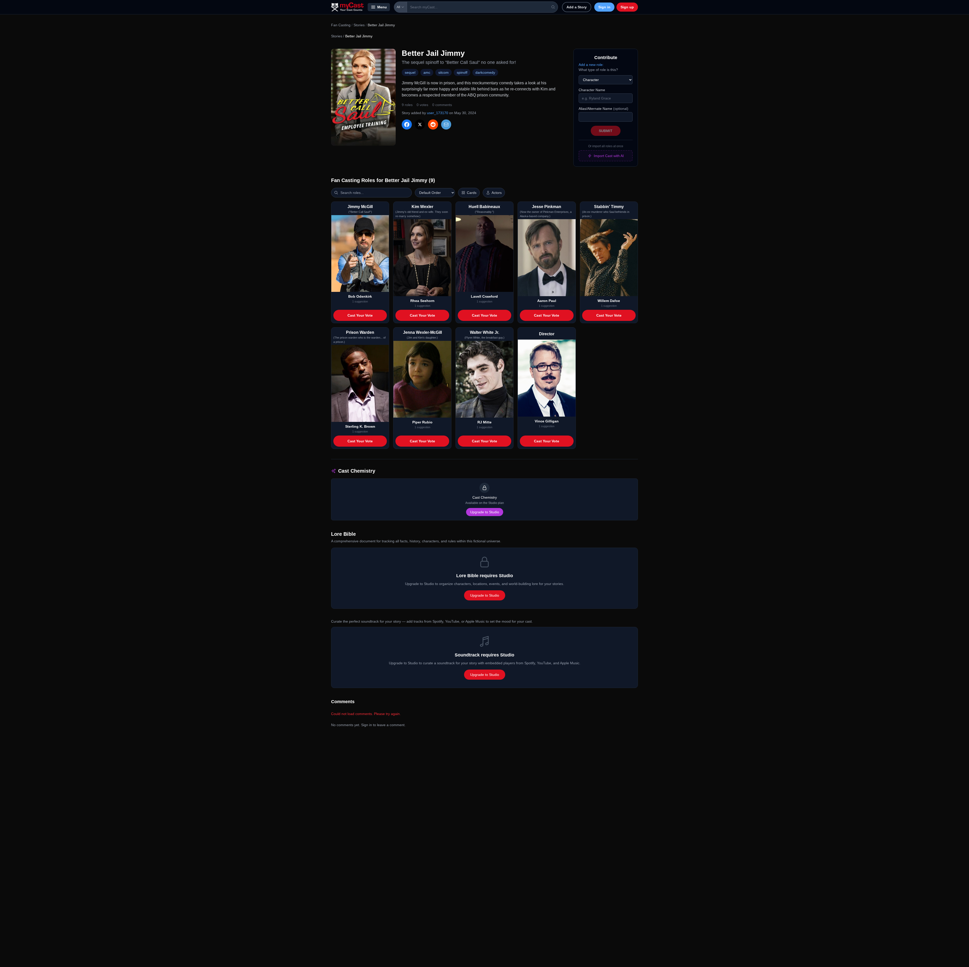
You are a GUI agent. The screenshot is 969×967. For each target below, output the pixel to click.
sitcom (443, 72)
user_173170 (437, 113)
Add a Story (577, 7)
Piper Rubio (422, 422)
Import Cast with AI (609, 156)
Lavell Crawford (484, 296)
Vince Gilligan (547, 421)
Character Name (592, 90)
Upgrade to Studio (484, 512)
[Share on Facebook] (407, 124)
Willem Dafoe (609, 301)
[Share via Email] (446, 124)
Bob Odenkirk (360, 296)
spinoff (462, 72)
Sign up (627, 7)
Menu (382, 7)
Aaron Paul (546, 301)
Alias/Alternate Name (603, 109)
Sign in (604, 7)
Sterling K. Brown (360, 426)
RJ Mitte (484, 422)
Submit (605, 131)
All (398, 7)
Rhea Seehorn (422, 301)
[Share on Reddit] (433, 124)
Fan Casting (341, 25)
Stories (359, 25)
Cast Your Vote (360, 315)
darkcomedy (485, 72)
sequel (410, 72)
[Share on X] (420, 124)
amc (426, 72)
